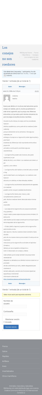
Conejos (35, 55)
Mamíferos (26, 55)
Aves (4, 366)
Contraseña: (8, 311)
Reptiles (5, 356)
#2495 (37, 91)
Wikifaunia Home (26, 53)
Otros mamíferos (9, 376)
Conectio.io (21, 393)
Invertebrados (8, 371)
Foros (36, 53)
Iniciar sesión (11, 327)
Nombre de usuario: (8, 302)
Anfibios (5, 361)
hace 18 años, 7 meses (27, 73)
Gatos (4, 351)
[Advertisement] (21, 22)
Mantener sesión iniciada (12, 320)
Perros (5, 346)
